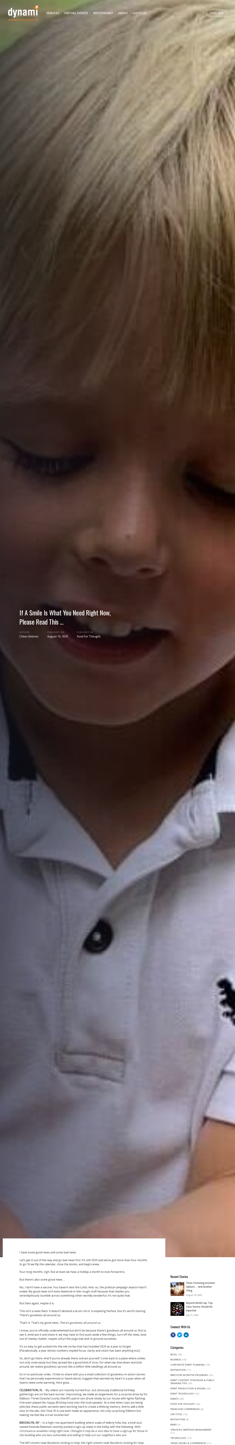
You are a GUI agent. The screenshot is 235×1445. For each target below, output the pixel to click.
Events (174, 1398)
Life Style (176, 1414)
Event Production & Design (188, 1388)
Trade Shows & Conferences (188, 1443)
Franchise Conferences (185, 1409)
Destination (178, 1369)
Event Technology (182, 1393)
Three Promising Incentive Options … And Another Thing (200, 1286)
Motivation (177, 1419)
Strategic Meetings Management (191, 1429)
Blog (173, 1354)
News (173, 1424)
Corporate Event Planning (187, 1364)
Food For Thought (88, 636)
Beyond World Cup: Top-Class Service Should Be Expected (199, 1306)
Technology (178, 1438)
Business (175, 1359)
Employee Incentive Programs (189, 1375)
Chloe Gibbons (28, 636)
